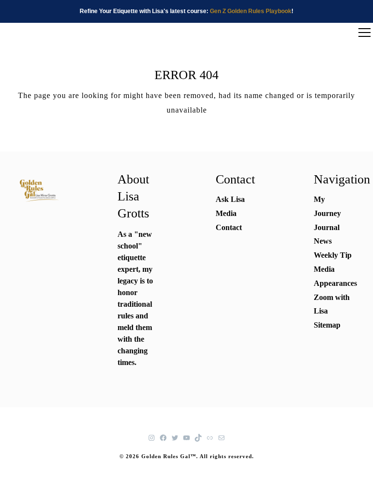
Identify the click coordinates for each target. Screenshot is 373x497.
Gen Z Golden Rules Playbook (250, 11)
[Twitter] (175, 438)
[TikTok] (198, 438)
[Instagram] (151, 438)
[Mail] (221, 438)
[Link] (210, 438)
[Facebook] (163, 438)
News (323, 241)
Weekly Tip (333, 255)
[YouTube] (186, 438)
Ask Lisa (230, 199)
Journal (326, 227)
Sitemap (327, 325)
